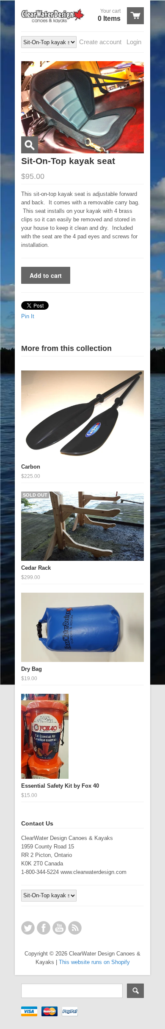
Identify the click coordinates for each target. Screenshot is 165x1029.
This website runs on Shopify (94, 962)
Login (133, 41)
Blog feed (75, 928)
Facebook (43, 928)
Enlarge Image (29, 144)
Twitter (28, 928)
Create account (100, 41)
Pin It (27, 316)
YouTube (59, 928)
